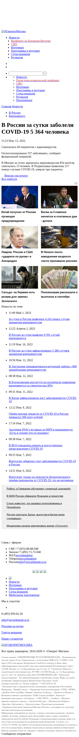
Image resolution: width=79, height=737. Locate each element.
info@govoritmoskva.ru (32, 561)
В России (15, 112)
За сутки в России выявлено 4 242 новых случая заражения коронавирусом (39, 320)
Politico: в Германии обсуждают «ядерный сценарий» (39, 488)
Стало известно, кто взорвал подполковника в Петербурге (34, 505)
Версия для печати (16, 175)
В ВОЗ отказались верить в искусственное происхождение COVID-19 (35, 447)
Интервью (17, 47)
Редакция (17, 57)
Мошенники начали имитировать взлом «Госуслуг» (37, 525)
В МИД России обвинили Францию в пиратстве (35, 495)
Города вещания (11, 632)
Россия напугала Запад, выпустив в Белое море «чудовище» (36, 516)
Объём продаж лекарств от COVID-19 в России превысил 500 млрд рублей (39, 415)
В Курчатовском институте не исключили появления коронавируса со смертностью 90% (42, 384)
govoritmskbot (24, 555)
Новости (14, 37)
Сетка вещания (20, 54)
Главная (6, 106)
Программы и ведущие (25, 50)
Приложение (24, 100)
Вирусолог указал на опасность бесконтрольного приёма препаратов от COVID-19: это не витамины (41, 478)
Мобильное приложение (24, 595)
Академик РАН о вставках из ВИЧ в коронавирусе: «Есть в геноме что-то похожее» (41, 431)
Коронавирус (17, 116)
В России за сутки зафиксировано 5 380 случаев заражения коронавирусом (39, 352)
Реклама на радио (12, 626)
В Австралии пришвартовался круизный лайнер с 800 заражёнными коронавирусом (43, 368)
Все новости (9, 178)
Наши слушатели (12, 638)
